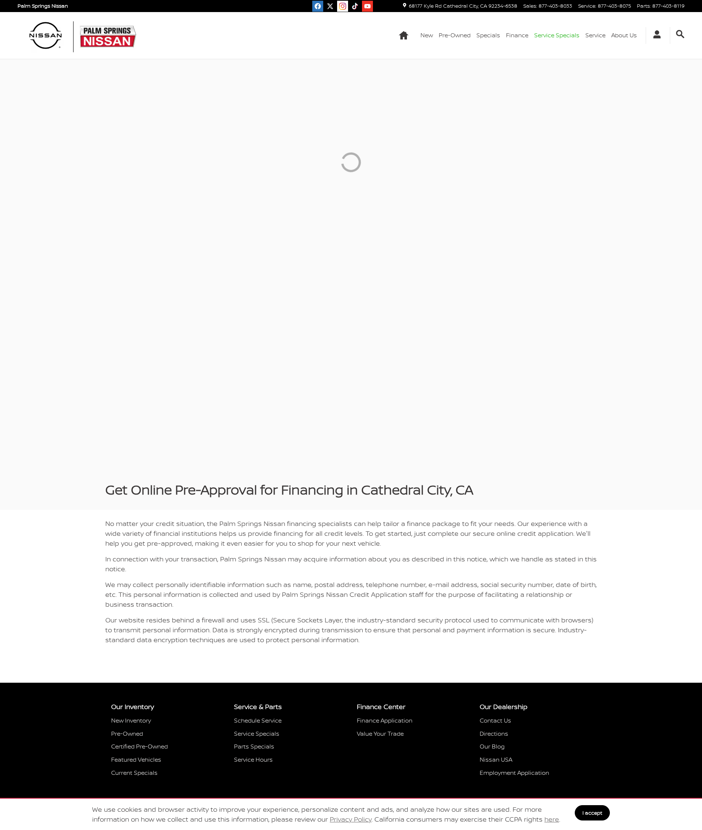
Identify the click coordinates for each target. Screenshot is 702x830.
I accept (592, 812)
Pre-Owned (455, 35)
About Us (624, 35)
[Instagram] (342, 6)
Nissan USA (496, 759)
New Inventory (131, 720)
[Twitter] (330, 6)
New (426, 35)
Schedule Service (258, 720)
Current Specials (134, 773)
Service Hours (253, 759)
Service (595, 35)
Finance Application (384, 720)
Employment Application (514, 773)
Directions (494, 733)
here (551, 819)
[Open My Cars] (655, 35)
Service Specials (256, 733)
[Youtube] (367, 6)
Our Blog (492, 746)
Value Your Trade (380, 733)
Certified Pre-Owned (139, 746)
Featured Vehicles (136, 759)
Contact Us (495, 720)
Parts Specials (254, 746)
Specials (488, 35)
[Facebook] (317, 6)
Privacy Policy (350, 819)
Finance (517, 35)
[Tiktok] (355, 6)
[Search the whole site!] (680, 34)
